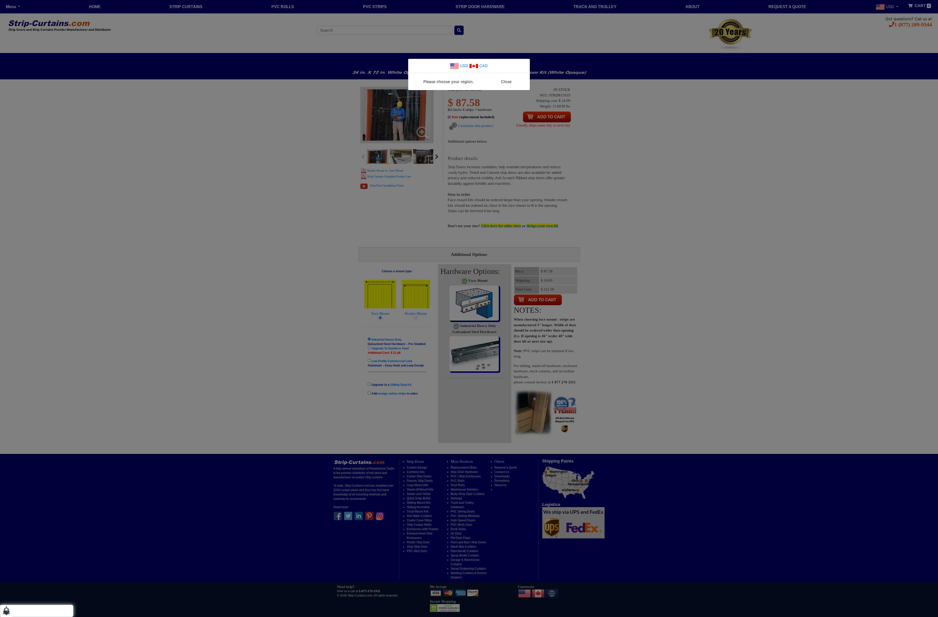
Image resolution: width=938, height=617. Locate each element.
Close (506, 81)
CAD (483, 65)
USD (463, 65)
